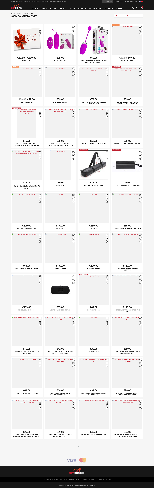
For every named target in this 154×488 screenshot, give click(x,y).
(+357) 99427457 (132, 1)
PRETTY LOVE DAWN (60, 60)
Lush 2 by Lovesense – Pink (26, 310)
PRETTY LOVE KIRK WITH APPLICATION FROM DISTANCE (94, 103)
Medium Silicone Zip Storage (60, 310)
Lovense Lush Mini (93, 268)
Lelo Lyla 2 (60, 228)
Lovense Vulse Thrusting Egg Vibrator (127, 269)
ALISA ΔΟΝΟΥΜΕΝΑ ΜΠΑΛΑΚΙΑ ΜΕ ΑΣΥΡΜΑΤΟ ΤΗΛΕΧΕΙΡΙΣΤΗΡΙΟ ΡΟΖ (127, 103)
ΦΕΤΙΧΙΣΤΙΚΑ (82, 8)
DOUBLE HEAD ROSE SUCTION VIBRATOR (127, 144)
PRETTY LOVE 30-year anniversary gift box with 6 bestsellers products (127, 435)
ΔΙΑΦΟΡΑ (119, 8)
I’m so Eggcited (60, 185)
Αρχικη (13, 13)
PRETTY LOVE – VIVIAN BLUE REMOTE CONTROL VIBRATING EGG (60, 435)
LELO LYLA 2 (94, 228)
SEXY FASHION (108, 8)
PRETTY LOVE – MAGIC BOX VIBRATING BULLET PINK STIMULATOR (127, 394)
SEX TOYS (35, 8)
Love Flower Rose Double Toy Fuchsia (127, 228)
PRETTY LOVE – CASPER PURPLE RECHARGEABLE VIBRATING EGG (60, 394)
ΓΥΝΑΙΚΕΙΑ (62, 8)
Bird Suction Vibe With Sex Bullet (94, 144)
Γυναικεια (19, 13)
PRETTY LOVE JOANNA (60, 102)
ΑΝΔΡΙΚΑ (53, 8)
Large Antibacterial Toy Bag (93, 185)
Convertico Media (91, 485)
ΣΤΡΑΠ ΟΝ (44, 8)
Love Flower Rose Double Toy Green (27, 268)
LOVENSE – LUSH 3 (60, 268)
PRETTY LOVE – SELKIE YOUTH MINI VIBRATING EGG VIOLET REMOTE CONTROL (26, 435)
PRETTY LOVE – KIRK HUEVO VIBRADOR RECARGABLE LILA (93, 394)
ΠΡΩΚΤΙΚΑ (72, 8)
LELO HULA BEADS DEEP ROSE (26, 228)
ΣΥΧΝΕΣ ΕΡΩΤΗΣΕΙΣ (69, 479)
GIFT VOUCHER (26, 60)
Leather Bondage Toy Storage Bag (127, 185)
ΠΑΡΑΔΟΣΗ (78, 479)
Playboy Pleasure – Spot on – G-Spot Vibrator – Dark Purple (60, 352)
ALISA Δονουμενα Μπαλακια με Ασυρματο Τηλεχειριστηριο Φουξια (27, 144)
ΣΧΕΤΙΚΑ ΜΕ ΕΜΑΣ (57, 479)
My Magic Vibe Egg (93, 310)
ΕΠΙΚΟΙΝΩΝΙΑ (47, 479)
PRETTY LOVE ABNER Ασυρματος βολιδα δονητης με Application (94, 61)
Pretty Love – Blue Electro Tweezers (94, 435)
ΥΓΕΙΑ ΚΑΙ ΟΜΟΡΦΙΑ (95, 8)
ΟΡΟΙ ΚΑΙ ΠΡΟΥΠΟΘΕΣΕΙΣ (104, 479)
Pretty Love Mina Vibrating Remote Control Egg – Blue (127, 352)
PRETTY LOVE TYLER (26, 102)
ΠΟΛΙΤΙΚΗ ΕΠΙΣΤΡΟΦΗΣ (89, 479)
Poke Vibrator (94, 351)
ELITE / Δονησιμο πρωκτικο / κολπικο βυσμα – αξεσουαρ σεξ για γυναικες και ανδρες (26, 186)
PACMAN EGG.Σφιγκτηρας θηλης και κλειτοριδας (27, 352)
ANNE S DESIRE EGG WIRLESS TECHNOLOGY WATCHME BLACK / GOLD (60, 144)
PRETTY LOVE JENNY (127, 60)
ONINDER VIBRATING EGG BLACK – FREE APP (127, 310)
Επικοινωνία (119, 1)
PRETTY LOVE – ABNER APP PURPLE (27, 393)
